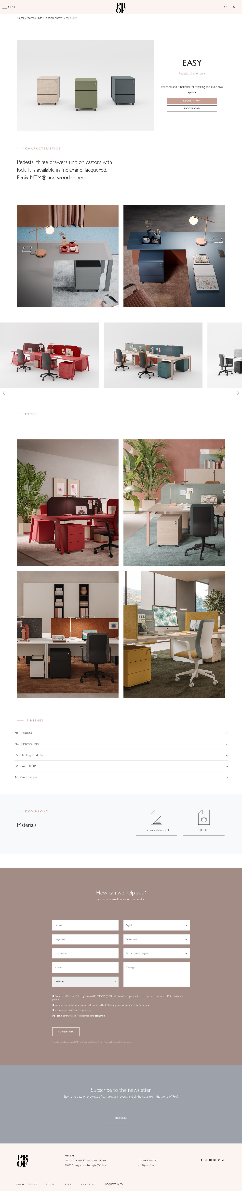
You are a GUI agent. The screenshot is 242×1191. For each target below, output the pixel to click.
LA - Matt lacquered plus (28, 755)
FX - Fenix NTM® (25, 766)
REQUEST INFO (114, 1184)
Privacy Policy (102, 1042)
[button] (4, 393)
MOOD (50, 1184)
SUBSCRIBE (121, 1118)
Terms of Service (119, 1042)
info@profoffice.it (147, 1164)
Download (192, 108)
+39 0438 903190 (147, 1160)
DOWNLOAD (88, 1184)
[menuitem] (235, 7)
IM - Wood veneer (25, 777)
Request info (192, 100)
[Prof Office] (121, 7)
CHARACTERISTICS (26, 1184)
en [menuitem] (233, 7)
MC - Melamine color (27, 743)
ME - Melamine (23, 732)
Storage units (34, 17)
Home (21, 17)
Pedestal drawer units (56, 17)
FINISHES (67, 1184)
